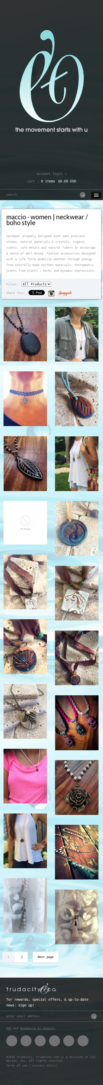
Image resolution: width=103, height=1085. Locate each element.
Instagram (68, 1040)
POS (9, 1028)
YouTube (83, 1040)
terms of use (16, 1065)
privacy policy (44, 1065)
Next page (46, 957)
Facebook (11, 1040)
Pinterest (40, 1040)
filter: (12, 284)
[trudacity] (51, 16)
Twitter (26, 1040)
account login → (51, 174)
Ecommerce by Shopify (37, 1028)
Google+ (54, 1040)
